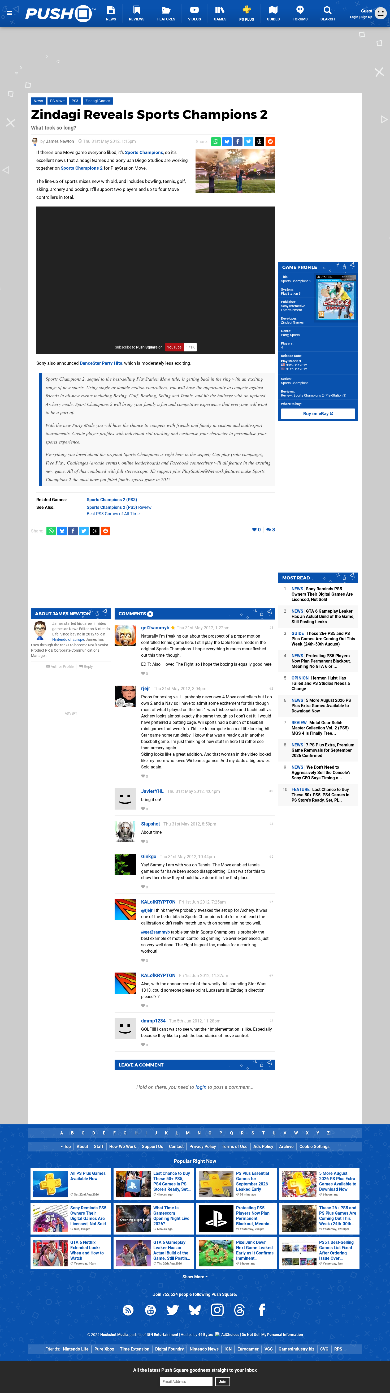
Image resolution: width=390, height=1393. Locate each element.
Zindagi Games (97, 101)
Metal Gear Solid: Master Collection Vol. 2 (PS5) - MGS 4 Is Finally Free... (322, 728)
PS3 (75, 101)
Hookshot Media (114, 1334)
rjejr (145, 688)
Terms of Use (235, 1146)
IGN (228, 1349)
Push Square (147, 347)
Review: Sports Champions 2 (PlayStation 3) (313, 395)
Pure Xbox (104, 1349)
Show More (194, 1276)
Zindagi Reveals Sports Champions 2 (149, 114)
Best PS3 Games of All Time (113, 513)
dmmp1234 (153, 1021)
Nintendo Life (76, 1349)
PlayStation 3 (291, 293)
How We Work (122, 1146)
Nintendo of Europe (68, 639)
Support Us (152, 1146)
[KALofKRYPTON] (125, 917)
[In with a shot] (235, 171)
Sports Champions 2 (82, 168)
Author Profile (61, 666)
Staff (98, 1146)
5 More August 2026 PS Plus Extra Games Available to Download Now (321, 705)
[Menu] (9, 13)
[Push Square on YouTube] (150, 1311)
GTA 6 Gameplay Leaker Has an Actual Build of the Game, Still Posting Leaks (323, 616)
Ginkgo (148, 856)
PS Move (57, 101)
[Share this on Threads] (259, 141)
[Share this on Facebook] (237, 141)
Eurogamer (248, 1349)
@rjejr (147, 910)
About (82, 1146)
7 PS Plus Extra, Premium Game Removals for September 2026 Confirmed (323, 750)
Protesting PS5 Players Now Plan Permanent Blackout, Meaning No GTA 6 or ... (321, 661)
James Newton (60, 141)
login (201, 1087)
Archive (286, 1146)
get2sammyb (155, 627)
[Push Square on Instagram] (217, 1311)
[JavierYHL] (125, 807)
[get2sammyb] (125, 643)
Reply (88, 666)
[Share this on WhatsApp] (216, 141)
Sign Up (366, 17)
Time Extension (134, 1349)
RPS (338, 1349)
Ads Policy (263, 1146)
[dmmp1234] (125, 1036)
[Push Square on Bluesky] (195, 1311)
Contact (176, 1146)
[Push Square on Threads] (239, 1311)
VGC (269, 1349)
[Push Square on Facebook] (262, 1311)
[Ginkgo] (125, 872)
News (38, 101)
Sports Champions (144, 152)
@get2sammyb (155, 932)
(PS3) (112, 499)
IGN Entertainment (162, 1334)
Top (67, 1146)
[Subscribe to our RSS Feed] (128, 1311)
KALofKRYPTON (158, 902)
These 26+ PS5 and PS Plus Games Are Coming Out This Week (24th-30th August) (323, 639)
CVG (324, 1349)
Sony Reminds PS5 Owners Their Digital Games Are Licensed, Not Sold (322, 594)
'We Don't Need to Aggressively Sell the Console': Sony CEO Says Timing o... (321, 772)
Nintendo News (204, 1349)
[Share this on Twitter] (248, 141)
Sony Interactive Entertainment (293, 308)
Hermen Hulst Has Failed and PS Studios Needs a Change (321, 683)
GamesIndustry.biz (296, 1349)
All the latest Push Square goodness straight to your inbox (195, 1370)
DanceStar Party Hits (101, 363)
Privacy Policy (202, 1146)
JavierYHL (152, 791)
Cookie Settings (315, 1146)
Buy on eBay (316, 413)
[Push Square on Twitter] (173, 1311)
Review (119, 507)
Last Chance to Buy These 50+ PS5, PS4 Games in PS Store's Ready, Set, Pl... (320, 795)
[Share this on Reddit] (270, 141)
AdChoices (229, 1334)
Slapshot (150, 824)
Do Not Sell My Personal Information (272, 1334)
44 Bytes (205, 1334)
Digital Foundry (169, 1349)
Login (354, 17)
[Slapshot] (125, 839)
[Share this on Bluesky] (227, 141)
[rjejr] (125, 704)
